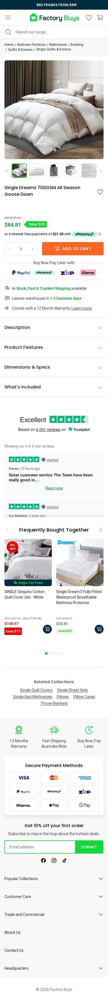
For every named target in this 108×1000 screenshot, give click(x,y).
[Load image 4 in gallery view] (71, 170)
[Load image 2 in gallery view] (36, 170)
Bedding (77, 45)
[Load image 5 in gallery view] (89, 170)
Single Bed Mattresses (32, 697)
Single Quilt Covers (36, 690)
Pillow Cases (84, 697)
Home (9, 45)
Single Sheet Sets (72, 690)
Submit (89, 847)
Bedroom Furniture (31, 45)
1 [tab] (46, 653)
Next (99, 171)
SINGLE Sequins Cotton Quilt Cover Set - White (24, 594)
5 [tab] (62, 653)
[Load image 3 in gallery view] (54, 170)
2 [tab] (51, 653)
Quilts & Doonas (20, 50)
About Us (12, 932)
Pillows (63, 697)
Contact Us (14, 950)
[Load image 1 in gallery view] (19, 170)
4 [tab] (58, 653)
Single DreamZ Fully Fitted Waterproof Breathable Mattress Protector (79, 597)
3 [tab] (54, 653)
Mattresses (58, 45)
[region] (54, 4)
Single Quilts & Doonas (53, 49)
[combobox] (54, 32)
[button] (8, 17)
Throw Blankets (54, 703)
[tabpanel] (28, 587)
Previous (9, 170)
